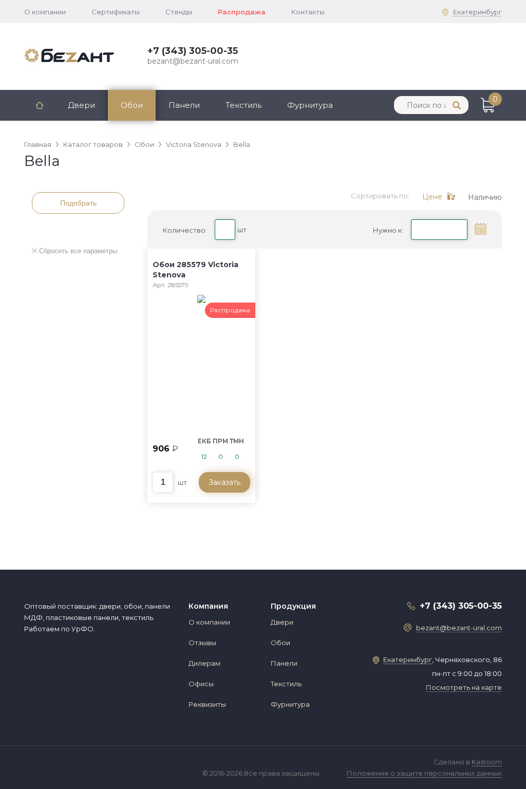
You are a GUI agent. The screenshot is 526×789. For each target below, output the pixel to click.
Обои (132, 105)
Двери (81, 105)
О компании (45, 12)
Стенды (178, 12)
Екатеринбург (477, 12)
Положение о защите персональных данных (424, 773)
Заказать (224, 482)
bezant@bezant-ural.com (192, 61)
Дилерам (204, 663)
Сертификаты (115, 12)
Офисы (201, 684)
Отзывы (202, 642)
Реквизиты (207, 704)
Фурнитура (310, 105)
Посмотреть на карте (464, 687)
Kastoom (487, 762)
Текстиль (243, 105)
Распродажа (242, 12)
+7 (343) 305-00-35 (192, 51)
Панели (184, 105)
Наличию (485, 197)
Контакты (308, 12)
